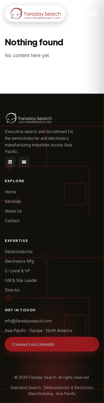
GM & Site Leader (21, 280)
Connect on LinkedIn (33, 344)
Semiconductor (19, 251)
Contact (12, 220)
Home (10, 191)
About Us (13, 211)
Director (12, 290)
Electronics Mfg (19, 261)
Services (13, 201)
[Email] (24, 162)
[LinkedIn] (10, 162)
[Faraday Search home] (35, 13)
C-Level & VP (17, 270)
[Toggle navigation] (93, 13)
